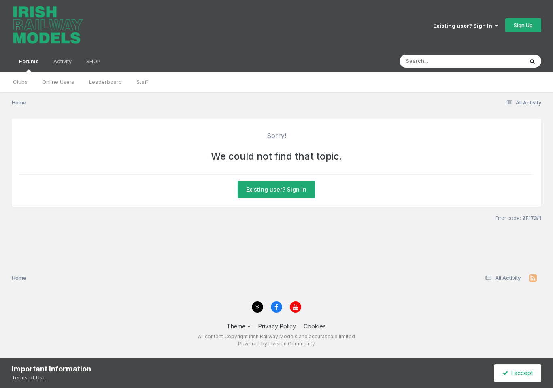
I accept (520, 372)
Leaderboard (105, 82)
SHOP (93, 61)
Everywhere (498, 61)
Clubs (20, 82)
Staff (142, 82)
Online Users (58, 82)
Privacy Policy (277, 326)
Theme (237, 326)
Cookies (315, 326)
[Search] (532, 61)
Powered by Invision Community (276, 344)
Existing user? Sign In (464, 25)
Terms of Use (29, 377)
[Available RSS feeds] (533, 278)
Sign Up (523, 25)
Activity (62, 61)
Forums (29, 61)
